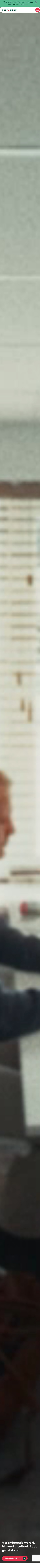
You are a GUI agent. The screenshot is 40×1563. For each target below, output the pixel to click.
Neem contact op (12, 1558)
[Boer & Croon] (9, 9)
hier (31, 2)
